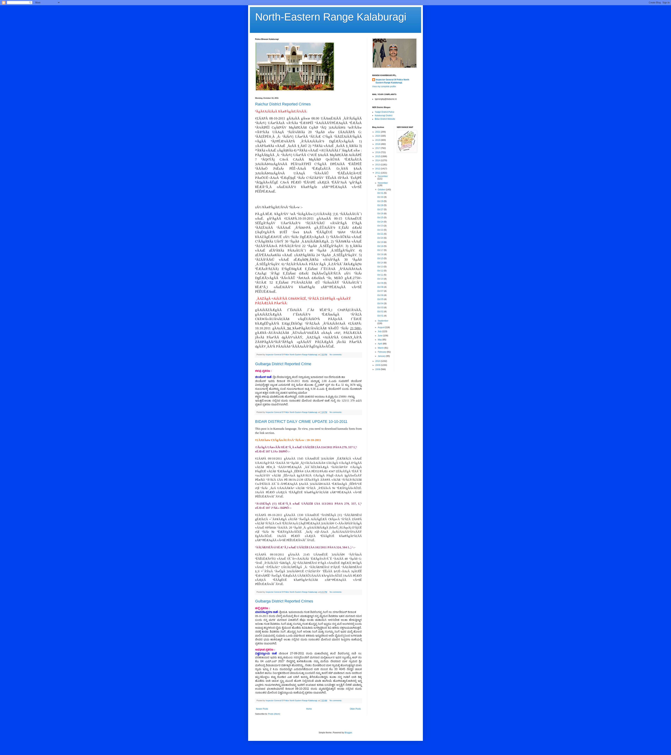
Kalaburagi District (383, 115)
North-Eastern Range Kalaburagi (330, 17)
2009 (378, 365)
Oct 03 (380, 307)
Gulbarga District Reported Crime (283, 364)
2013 (378, 164)
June (380, 335)
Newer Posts (262, 709)
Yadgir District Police (384, 112)
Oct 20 (380, 238)
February (382, 352)
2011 (378, 173)
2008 (378, 369)
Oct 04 (380, 303)
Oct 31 (380, 193)
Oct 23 (380, 226)
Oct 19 (380, 242)
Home (309, 709)
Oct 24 (380, 222)
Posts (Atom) (274, 714)
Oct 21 (380, 234)
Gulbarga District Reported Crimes (284, 601)
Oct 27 (380, 209)
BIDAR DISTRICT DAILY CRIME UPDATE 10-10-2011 (301, 421)
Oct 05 (380, 299)
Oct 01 (380, 316)
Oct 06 (380, 295)
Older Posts (355, 709)
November (383, 183)
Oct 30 (380, 197)
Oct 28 (380, 205)
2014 (378, 160)
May (380, 339)
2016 (378, 152)
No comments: (336, 354)
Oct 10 (380, 279)
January (382, 356)
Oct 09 (380, 283)
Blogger (348, 732)
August (381, 327)
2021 (378, 132)
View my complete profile (384, 86)
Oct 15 (380, 258)
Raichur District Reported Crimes (283, 104)
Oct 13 (380, 266)
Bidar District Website (385, 119)
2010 (378, 361)
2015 (378, 156)
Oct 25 (380, 217)
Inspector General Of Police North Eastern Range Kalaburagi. (392, 81)
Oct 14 (380, 262)
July (380, 331)
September (383, 321)
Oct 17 (380, 250)
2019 (378, 140)
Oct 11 (380, 275)
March (381, 348)
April (380, 343)
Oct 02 (380, 311)
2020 (378, 136)
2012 (378, 168)
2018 (378, 144)
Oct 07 (380, 291)
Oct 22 (380, 230)
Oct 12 (380, 270)
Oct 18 (380, 246)
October (382, 189)
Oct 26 (380, 213)
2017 (378, 148)
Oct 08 (380, 287)
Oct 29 (380, 201)
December (383, 176)
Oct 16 (380, 254)
